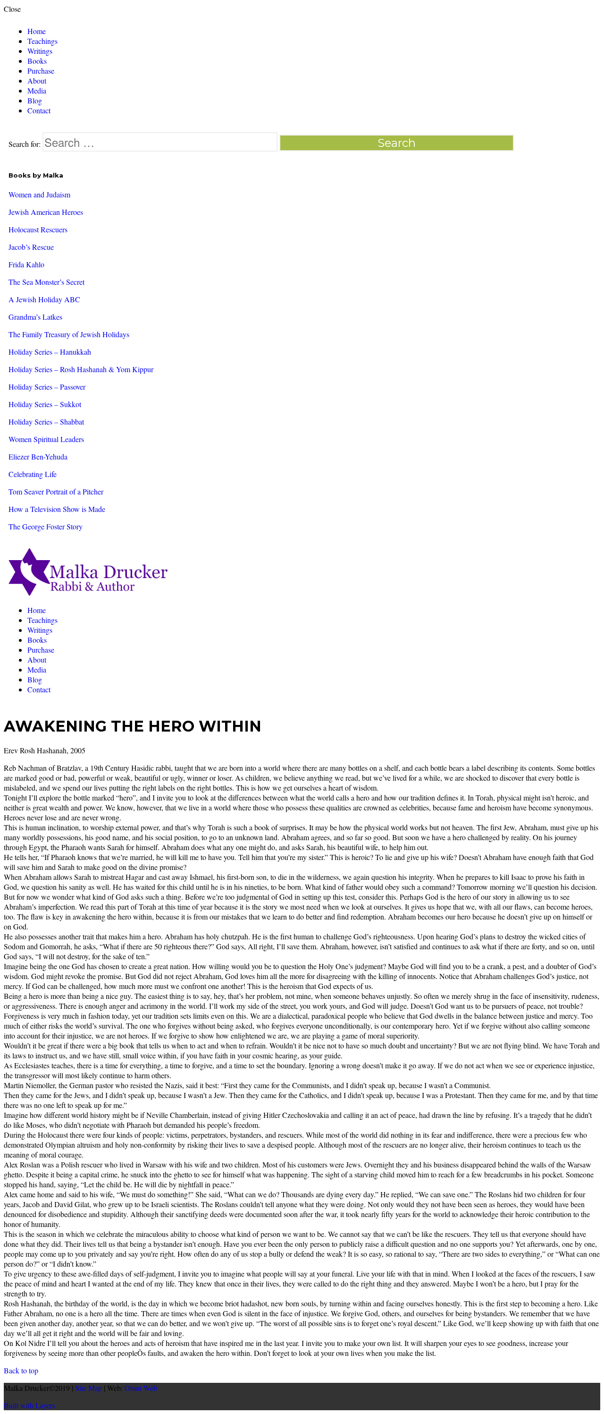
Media (36, 90)
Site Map (88, 1388)
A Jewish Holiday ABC (44, 299)
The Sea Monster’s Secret (46, 282)
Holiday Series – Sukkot (44, 404)
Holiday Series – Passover (46, 387)
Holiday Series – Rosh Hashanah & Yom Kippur (80, 369)
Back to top (21, 1370)
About (36, 80)
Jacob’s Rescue (31, 247)
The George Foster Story (45, 526)
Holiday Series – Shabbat (46, 421)
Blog (34, 100)
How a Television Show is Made (56, 509)
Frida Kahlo (26, 264)
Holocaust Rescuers (37, 229)
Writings (39, 51)
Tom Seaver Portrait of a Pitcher (55, 491)
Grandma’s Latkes (35, 317)
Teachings (42, 41)
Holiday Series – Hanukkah (49, 352)
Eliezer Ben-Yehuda (37, 456)
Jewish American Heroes (45, 212)
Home (36, 31)
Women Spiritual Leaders (46, 439)
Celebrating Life (32, 474)
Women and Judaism (39, 194)
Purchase (40, 71)
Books (37, 61)
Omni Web (141, 1388)
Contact (38, 110)
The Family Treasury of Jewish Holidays (68, 334)
